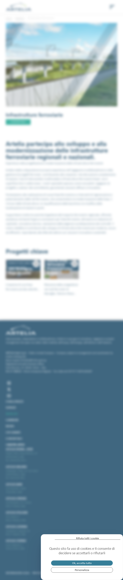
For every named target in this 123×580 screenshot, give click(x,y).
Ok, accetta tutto (82, 563)
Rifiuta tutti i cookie (87, 538)
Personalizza (82, 570)
